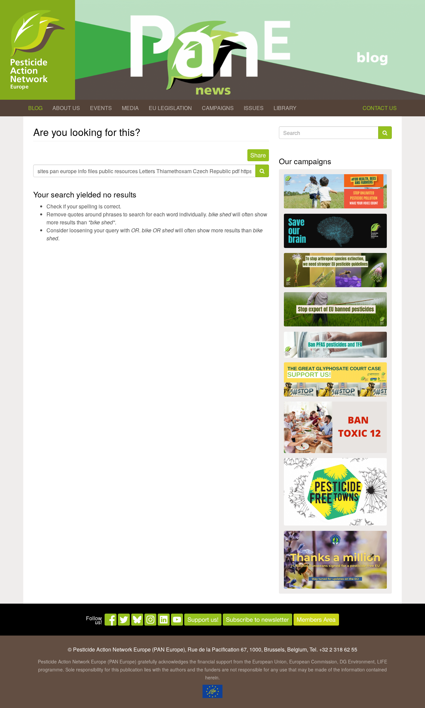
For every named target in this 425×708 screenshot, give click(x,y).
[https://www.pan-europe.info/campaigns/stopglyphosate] (335, 379)
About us (66, 108)
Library (285, 108)
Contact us (380, 108)
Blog (35, 108)
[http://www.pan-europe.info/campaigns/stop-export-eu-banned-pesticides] (335, 309)
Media (130, 108)
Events (101, 108)
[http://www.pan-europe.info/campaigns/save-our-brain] (335, 231)
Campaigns (218, 108)
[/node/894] (335, 560)
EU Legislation (170, 108)
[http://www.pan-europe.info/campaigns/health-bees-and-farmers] (335, 191)
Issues (254, 108)
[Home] (37, 50)
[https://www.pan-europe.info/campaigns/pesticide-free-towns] (335, 492)
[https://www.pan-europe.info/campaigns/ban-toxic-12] (335, 427)
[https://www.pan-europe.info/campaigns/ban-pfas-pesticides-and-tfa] (335, 345)
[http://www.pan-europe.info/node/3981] (335, 270)
